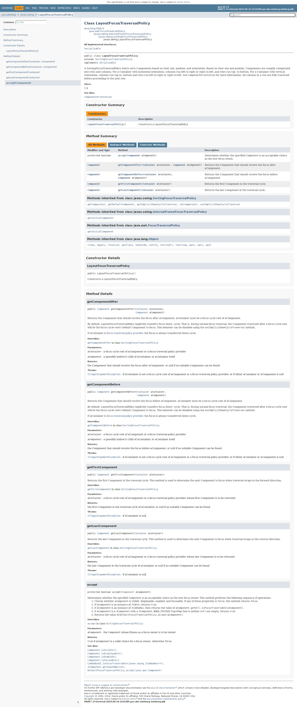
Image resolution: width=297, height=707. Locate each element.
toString (180, 245)
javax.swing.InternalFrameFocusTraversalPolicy (122, 34)
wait (192, 245)
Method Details (11, 56)
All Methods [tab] (96, 144)
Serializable (92, 48)
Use (27, 8)
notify (153, 245)
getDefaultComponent (121, 204)
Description (9, 29)
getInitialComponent (100, 218)
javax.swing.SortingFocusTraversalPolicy (123, 36)
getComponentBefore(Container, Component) (31, 67)
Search (86, 8)
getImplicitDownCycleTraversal (157, 204)
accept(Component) (18, 83)
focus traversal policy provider (125, 333)
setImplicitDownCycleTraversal (220, 204)
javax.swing (27, 14)
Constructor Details (14, 45)
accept (122, 155)
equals (101, 245)
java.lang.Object (94, 28)
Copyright (89, 696)
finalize (113, 245)
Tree (34, 8)
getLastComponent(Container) (23, 77)
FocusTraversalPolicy (164, 225)
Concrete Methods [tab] (152, 144)
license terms (183, 2)
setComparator (188, 204)
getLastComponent (129, 190)
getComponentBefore (130, 174)
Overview (7, 8)
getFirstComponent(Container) (23, 72)
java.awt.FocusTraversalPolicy (107, 31)
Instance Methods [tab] (122, 144)
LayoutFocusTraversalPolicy (55, 14)
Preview (43, 8)
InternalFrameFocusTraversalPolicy (180, 211)
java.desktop (9, 14)
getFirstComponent (129, 183)
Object (154, 239)
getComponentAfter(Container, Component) (30, 61)
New (53, 8)
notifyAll (166, 245)
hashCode (141, 245)
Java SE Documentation (163, 688)
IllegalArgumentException (103, 374)
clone (90, 245)
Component (134, 155)
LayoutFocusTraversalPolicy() (22, 51)
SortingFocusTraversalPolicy (113, 59)
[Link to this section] (127, 105)
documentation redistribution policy (165, 699)
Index (76, 8)
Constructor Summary (15, 35)
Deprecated (64, 8)
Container (149, 165)
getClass (127, 245)
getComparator (96, 204)
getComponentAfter (129, 165)
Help (94, 8)
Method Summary (13, 40)
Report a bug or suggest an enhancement (106, 685)
